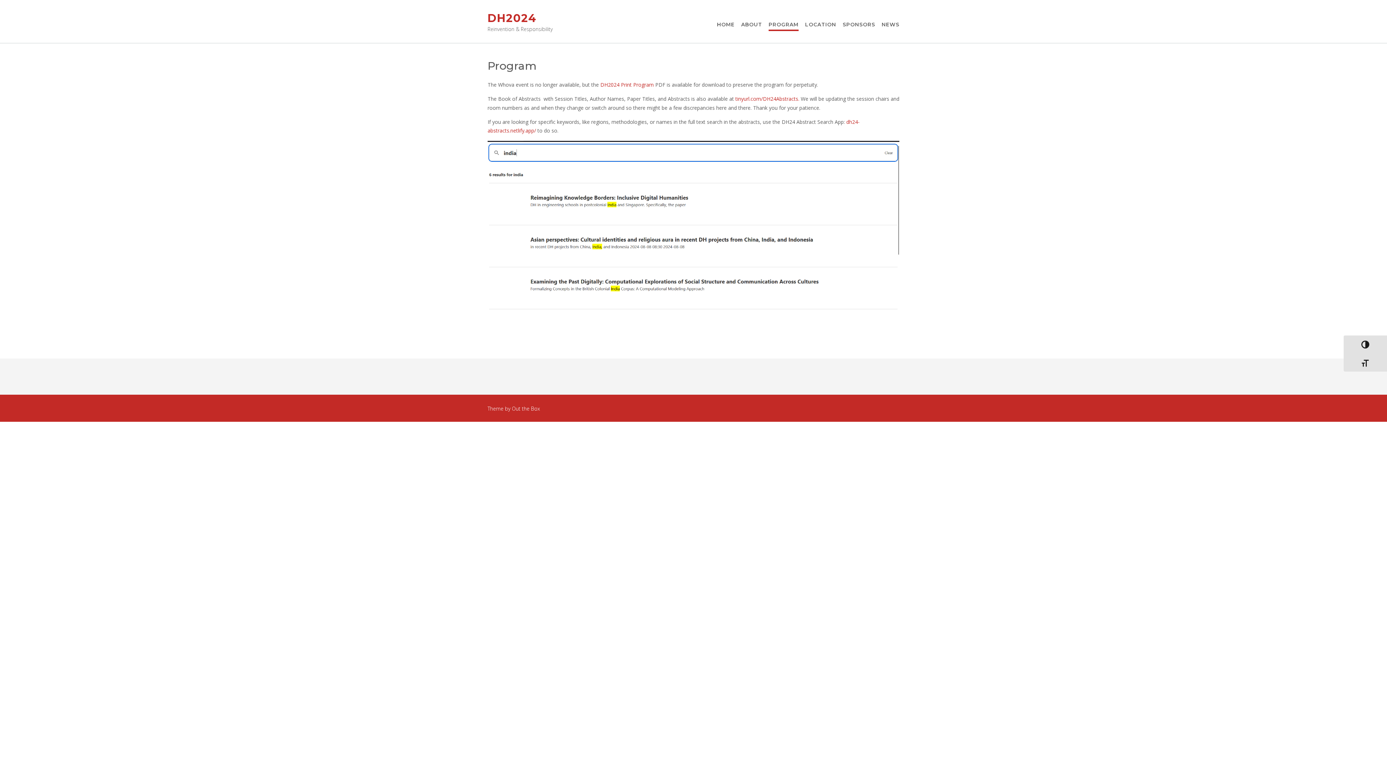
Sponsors (859, 24)
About (751, 24)
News (890, 24)
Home (726, 24)
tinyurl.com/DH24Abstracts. (767, 98)
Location (820, 24)
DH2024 (512, 18)
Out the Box (526, 408)
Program (784, 24)
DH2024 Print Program (627, 84)
